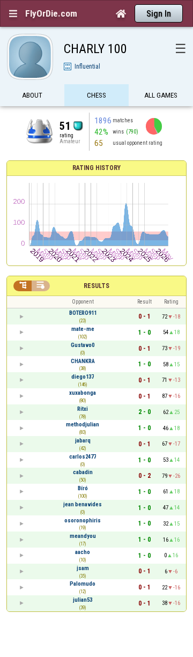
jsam (83, 568)
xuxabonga (82, 392)
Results (96, 286)
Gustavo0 (82, 345)
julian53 (82, 599)
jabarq (83, 440)
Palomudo (82, 583)
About (32, 95)
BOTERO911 (82, 312)
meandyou (83, 536)
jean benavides (82, 504)
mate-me (82, 329)
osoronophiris (82, 520)
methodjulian (82, 424)
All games (160, 95)
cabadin (83, 472)
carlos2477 (82, 456)
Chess (96, 95)
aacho (82, 552)
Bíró (83, 488)
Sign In (158, 14)
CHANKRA (83, 361)
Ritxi (82, 408)
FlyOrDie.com (51, 13)
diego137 (82, 376)
